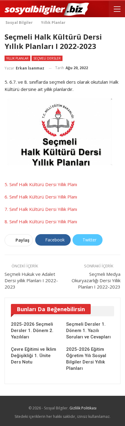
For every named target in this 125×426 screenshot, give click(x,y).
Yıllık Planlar (17, 58)
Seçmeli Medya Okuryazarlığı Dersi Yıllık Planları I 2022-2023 (96, 280)
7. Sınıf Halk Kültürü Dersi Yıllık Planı (41, 209)
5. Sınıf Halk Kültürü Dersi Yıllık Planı (41, 184)
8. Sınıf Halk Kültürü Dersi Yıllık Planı (41, 221)
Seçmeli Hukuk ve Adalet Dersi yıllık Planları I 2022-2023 (31, 280)
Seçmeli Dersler (47, 58)
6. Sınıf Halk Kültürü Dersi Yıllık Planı (41, 197)
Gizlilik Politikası (82, 408)
